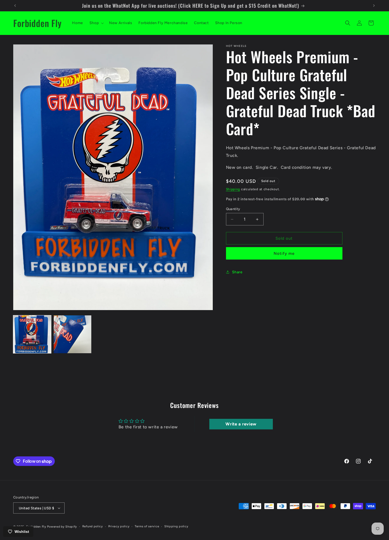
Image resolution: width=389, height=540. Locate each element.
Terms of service (147, 526)
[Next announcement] (374, 6)
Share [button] (237, 272)
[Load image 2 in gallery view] (73, 334)
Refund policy (92, 526)
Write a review (240, 423)
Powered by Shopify (62, 526)
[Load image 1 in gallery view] (32, 334)
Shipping (233, 189)
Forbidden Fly (36, 526)
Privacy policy (119, 526)
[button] (96, 23)
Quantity (233, 209)
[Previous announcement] (15, 6)
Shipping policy (176, 526)
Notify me (284, 253)
